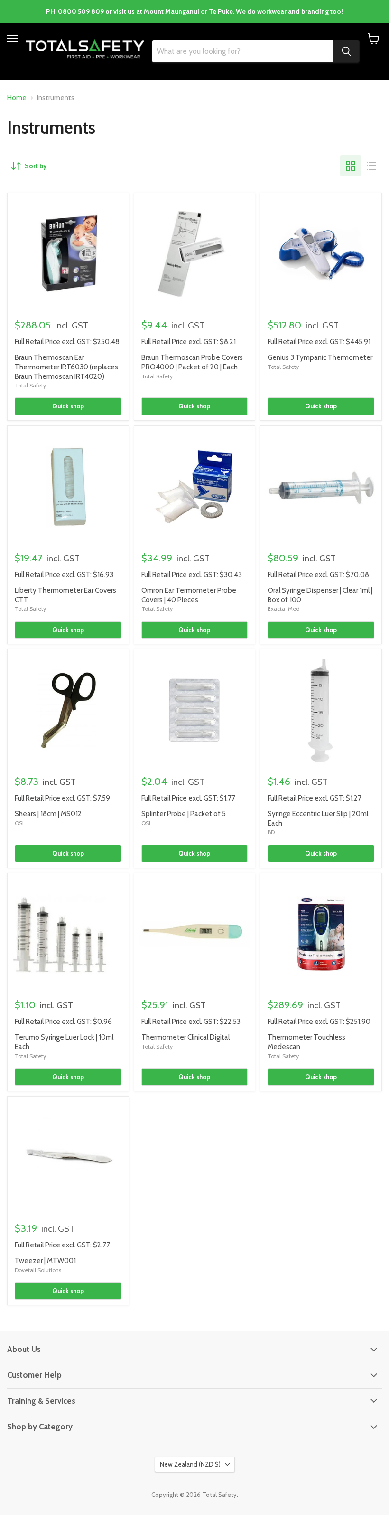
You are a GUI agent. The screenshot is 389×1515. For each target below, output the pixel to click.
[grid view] (350, 165)
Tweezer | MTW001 (45, 1260)
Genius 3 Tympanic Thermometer (320, 357)
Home (17, 98)
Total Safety (30, 385)
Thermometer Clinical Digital (185, 1037)
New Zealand (190, 1464)
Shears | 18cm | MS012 (48, 814)
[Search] (346, 51)
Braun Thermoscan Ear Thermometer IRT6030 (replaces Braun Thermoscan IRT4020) (66, 366)
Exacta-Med (284, 608)
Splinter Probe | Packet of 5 (183, 814)
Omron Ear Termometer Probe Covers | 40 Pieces (188, 595)
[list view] (371, 165)
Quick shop (68, 406)
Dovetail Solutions (38, 1270)
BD (271, 832)
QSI (19, 823)
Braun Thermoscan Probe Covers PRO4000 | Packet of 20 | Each (192, 362)
